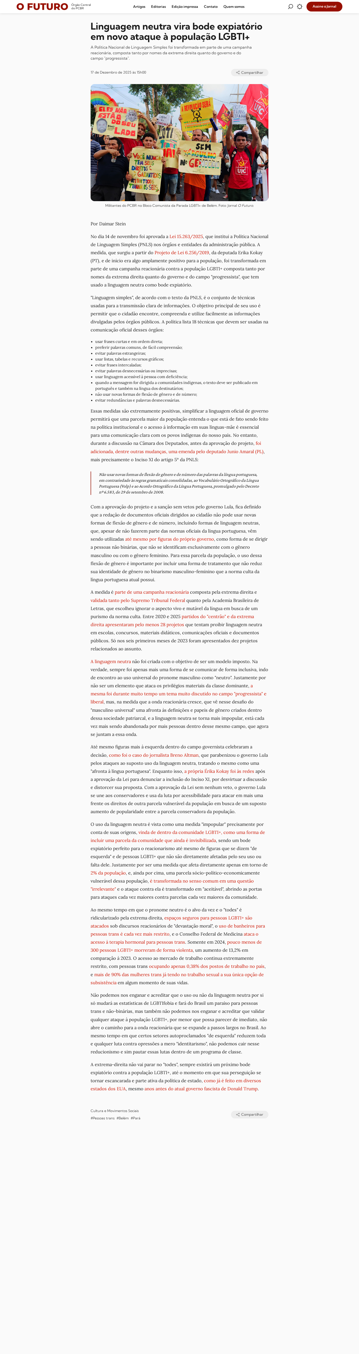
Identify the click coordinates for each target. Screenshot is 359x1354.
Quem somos (233, 6)
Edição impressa (185, 6)
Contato (211, 6)
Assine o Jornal (324, 6)
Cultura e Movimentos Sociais (115, 1111)
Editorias (158, 6)
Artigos (139, 6)
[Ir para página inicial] (42, 6)
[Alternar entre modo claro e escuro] (300, 7)
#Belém (122, 1118)
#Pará (135, 1118)
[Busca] (290, 7)
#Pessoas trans (103, 1118)
